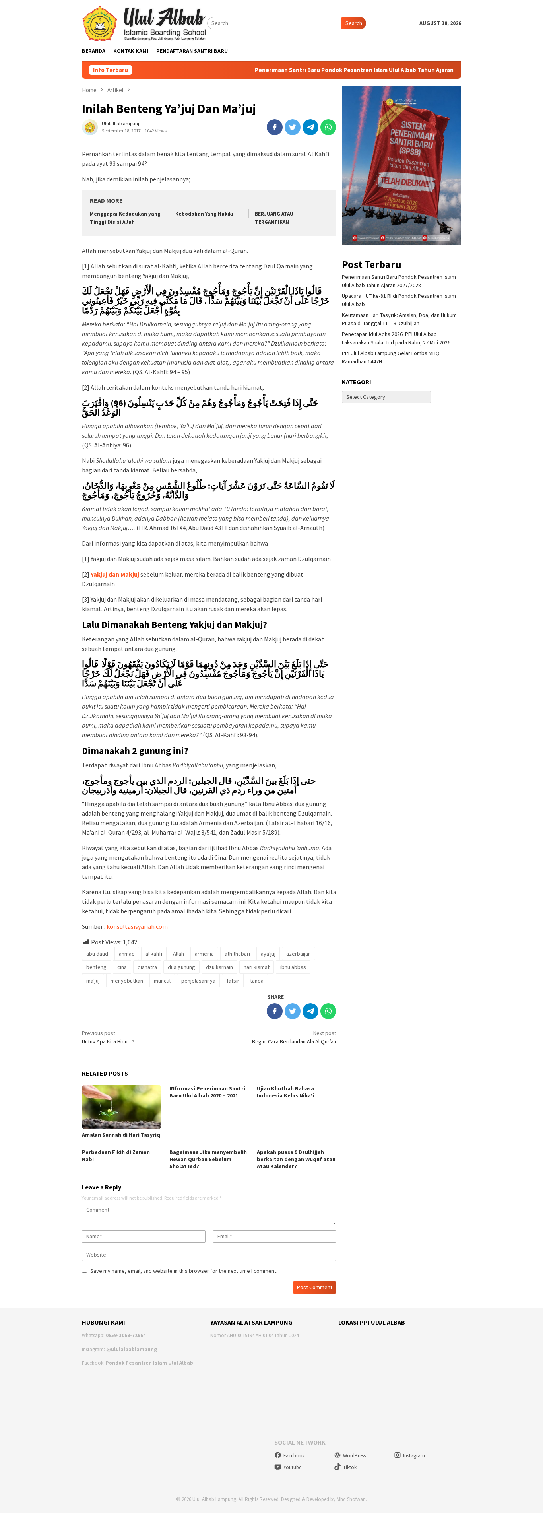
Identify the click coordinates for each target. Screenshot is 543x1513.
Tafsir (232, 980)
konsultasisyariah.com (137, 926)
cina (122, 967)
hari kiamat (257, 967)
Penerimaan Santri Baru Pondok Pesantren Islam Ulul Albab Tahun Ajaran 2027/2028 (346, 70)
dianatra (147, 967)
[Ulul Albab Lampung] (144, 22)
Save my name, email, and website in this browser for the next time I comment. (183, 1270)
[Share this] (275, 127)
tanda (257, 980)
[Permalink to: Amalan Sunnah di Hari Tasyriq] (121, 1107)
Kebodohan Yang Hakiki (204, 213)
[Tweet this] (293, 127)
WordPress (354, 1455)
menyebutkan (127, 980)
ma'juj (93, 980)
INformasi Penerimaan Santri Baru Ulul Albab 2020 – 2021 (207, 1092)
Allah (178, 953)
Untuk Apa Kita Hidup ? (108, 1037)
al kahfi (153, 953)
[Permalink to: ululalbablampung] (90, 126)
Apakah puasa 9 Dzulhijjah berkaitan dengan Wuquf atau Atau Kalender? (296, 1159)
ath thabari (237, 953)
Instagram (414, 1455)
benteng (96, 967)
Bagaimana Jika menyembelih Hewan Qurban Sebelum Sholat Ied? (208, 1159)
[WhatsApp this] (328, 127)
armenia (204, 953)
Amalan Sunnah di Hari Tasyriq (121, 1134)
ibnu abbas (293, 967)
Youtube (292, 1467)
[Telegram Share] (310, 127)
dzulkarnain (219, 967)
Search (353, 23)
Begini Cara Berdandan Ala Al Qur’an (294, 1037)
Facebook (294, 1455)
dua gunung (181, 967)
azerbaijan (298, 953)
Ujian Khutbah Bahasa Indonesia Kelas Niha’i (285, 1092)
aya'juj (268, 953)
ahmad (127, 953)
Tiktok (350, 1467)
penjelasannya (198, 980)
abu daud (97, 953)
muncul (162, 980)
